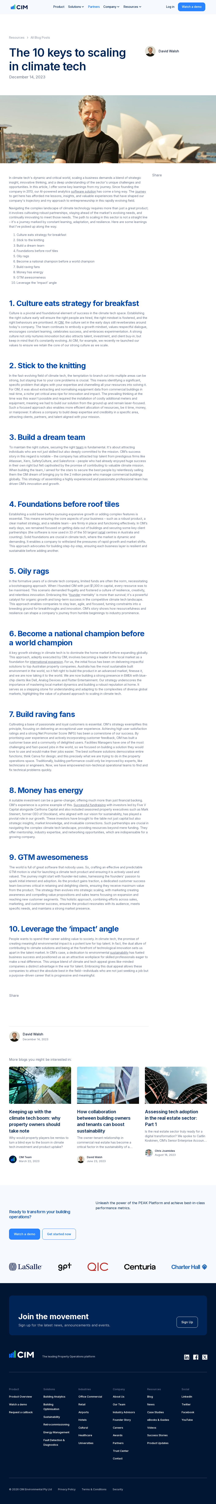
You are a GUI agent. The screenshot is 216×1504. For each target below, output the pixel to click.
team (80, 447)
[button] (76, 7)
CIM (60, 322)
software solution (83, 191)
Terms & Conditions (94, 1489)
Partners (94, 6)
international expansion (46, 662)
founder (74, 595)
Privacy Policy (67, 1489)
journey (140, 191)
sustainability (119, 952)
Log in (170, 6)
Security (118, 1489)
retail (101, 532)
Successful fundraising (90, 805)
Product (58, 6)
